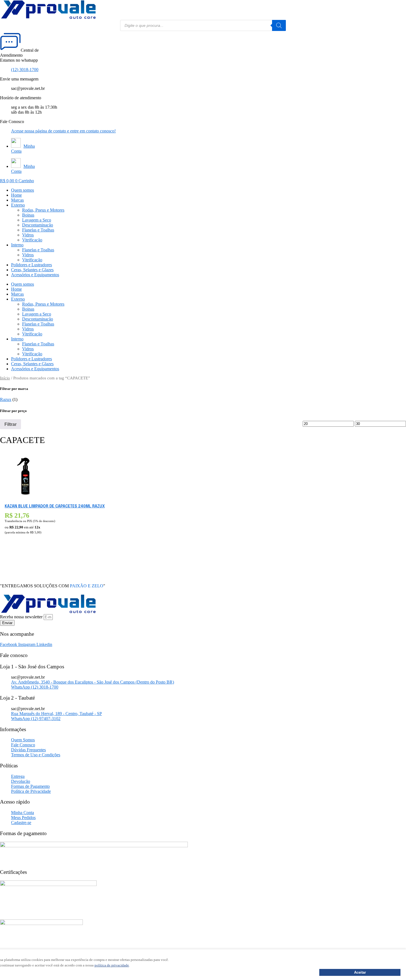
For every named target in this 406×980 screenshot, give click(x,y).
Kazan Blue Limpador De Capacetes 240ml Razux (55, 506)
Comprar (13, 558)
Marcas (17, 200)
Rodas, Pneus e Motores (43, 210)
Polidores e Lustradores (31, 264)
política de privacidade (111, 965)
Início (5, 378)
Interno (17, 245)
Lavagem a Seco (36, 220)
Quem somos (22, 190)
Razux (5, 399)
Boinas (28, 215)
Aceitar (360, 972)
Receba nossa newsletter (22, 616)
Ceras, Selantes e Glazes (32, 269)
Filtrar (10, 424)
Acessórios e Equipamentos (35, 274)
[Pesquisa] (279, 25)
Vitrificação (32, 240)
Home (16, 195)
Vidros (28, 235)
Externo (18, 205)
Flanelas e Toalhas (38, 230)
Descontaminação (37, 225)
